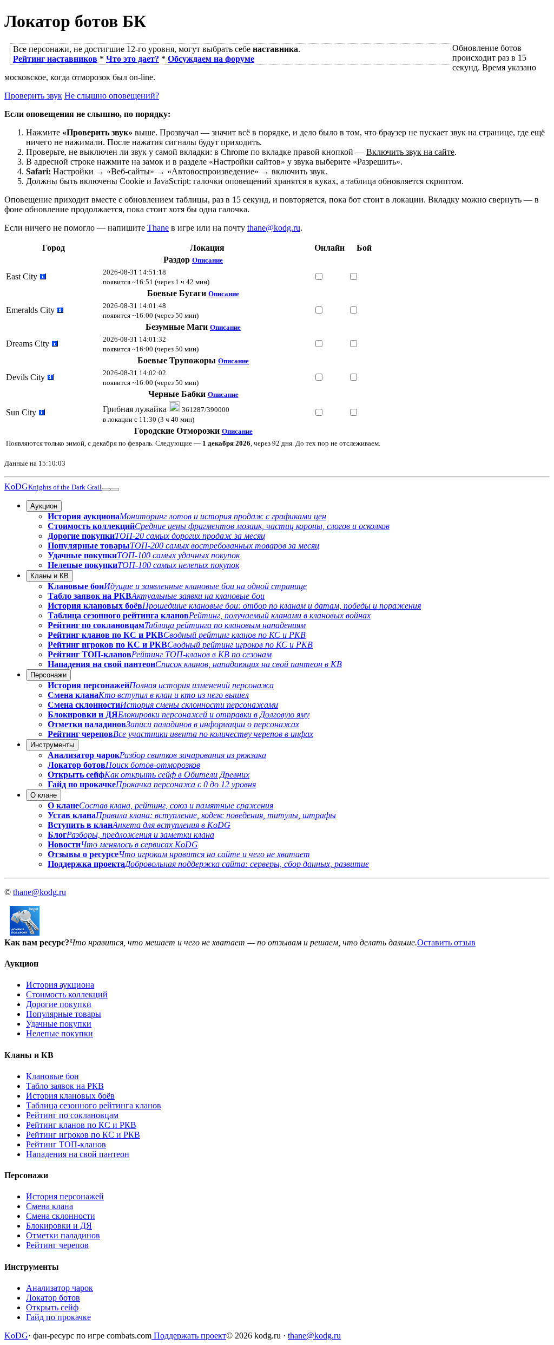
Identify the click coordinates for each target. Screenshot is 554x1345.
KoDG (53, 486)
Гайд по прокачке (58, 1317)
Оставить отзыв (446, 942)
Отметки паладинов (63, 1235)
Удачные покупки (58, 1023)
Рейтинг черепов (57, 1245)
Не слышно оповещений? (111, 95)
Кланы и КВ (49, 576)
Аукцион (43, 506)
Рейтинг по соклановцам (72, 1115)
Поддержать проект (188, 1335)
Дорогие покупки (58, 1004)
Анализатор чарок (59, 1287)
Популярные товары (63, 1013)
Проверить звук (33, 95)
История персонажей (65, 1196)
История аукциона (60, 984)
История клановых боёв (70, 1095)
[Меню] (114, 489)
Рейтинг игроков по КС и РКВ (83, 1134)
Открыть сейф (52, 1307)
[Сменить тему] (106, 489)
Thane (158, 227)
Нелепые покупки (59, 1033)
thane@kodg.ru (273, 227)
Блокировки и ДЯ (59, 1225)
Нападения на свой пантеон (77, 1154)
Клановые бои (52, 1076)
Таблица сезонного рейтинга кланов (93, 1105)
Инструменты (52, 745)
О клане (43, 795)
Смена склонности (60, 1215)
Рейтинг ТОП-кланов (66, 1144)
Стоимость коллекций (67, 994)
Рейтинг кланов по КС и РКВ (81, 1124)
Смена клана (49, 1206)
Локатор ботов (53, 1297)
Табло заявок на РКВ (65, 1086)
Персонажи (48, 675)
